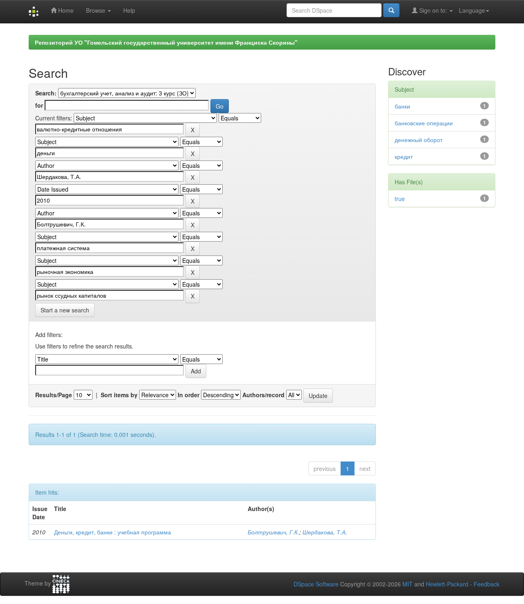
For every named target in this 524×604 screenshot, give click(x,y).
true (400, 199)
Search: (45, 93)
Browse (96, 10)
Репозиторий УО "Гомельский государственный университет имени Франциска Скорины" (166, 42)
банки (402, 106)
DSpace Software (316, 584)
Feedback (486, 584)
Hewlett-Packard (447, 584)
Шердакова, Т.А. (325, 532)
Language (472, 10)
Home (65, 10)
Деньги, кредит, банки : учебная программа (112, 532)
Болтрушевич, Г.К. (273, 532)
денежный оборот (419, 140)
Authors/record (263, 395)
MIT (407, 584)
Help (129, 10)
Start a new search (65, 310)
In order (188, 395)
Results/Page (53, 395)
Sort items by (119, 395)
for (39, 105)
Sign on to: (433, 10)
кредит (404, 156)
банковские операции (424, 123)
